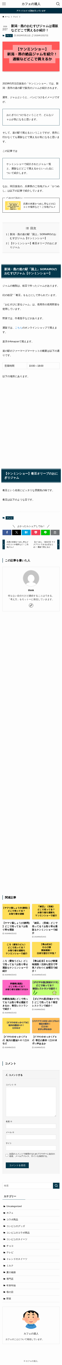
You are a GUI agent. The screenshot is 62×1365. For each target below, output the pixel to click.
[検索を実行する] (56, 1186)
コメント (11, 1085)
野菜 (8, 1298)
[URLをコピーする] (55, 532)
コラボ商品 (12, 1219)
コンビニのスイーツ (16, 1239)
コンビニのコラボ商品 (18, 1232)
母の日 (9, 1292)
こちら (18, 327)
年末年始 (11, 1285)
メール (10, 1132)
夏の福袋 (11, 1272)
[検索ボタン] (58, 4)
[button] (6, 532)
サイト (9, 1143)
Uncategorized (14, 1206)
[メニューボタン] (4, 4)
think (31, 590)
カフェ (9, 1213)
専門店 (9, 1279)
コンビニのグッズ (15, 1226)
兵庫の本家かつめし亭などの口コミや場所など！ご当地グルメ (39, 205)
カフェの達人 (31, 4)
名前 (9, 1121)
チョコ (9, 1246)
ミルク (9, 1265)
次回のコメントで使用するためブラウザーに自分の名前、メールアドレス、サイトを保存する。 (32, 1155)
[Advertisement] (31, 753)
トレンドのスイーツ (16, 1259)
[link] (31, 605)
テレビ (9, 36)
